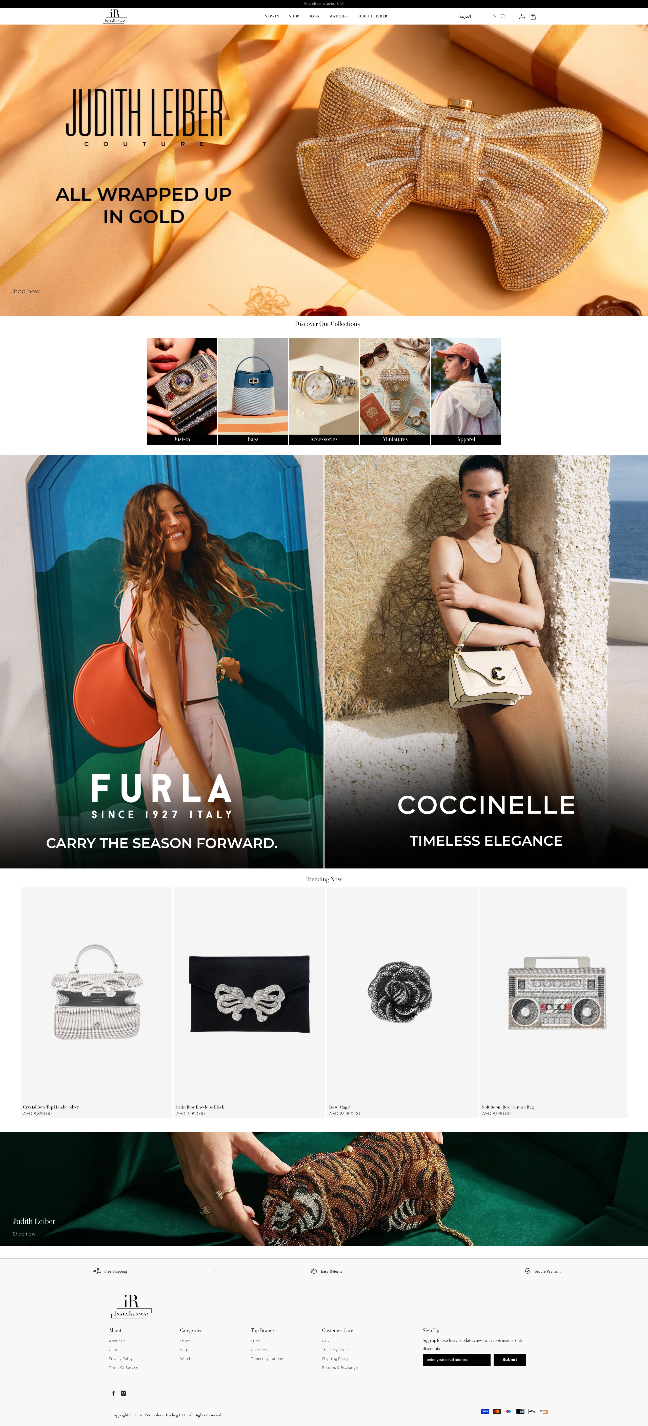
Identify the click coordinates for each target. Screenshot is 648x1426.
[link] (108, 1271)
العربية (465, 16)
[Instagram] (123, 1393)
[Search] (498, 16)
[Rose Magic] (402, 994)
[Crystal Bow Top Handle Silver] (96, 994)
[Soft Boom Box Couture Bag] (555, 994)
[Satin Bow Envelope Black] (249, 994)
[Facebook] (114, 1393)
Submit (509, 1359)
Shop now (25, 291)
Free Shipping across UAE (324, 3)
